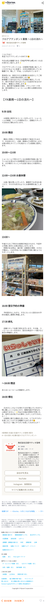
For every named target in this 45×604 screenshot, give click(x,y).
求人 (9, 557)
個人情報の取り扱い (16, 579)
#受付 (30, 433)
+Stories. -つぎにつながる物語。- (24, 511)
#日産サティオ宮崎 (20, 433)
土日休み (12, 574)
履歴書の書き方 (7, 535)
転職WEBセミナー (8, 550)
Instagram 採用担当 (23, 484)
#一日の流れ (6, 435)
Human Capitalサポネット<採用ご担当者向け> (16, 584)
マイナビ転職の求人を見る (22, 489)
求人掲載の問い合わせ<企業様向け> (22, 581)
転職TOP (5, 511)
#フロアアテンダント (28, 435)
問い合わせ (4, 581)
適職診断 (28, 542)
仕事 (35, 542)
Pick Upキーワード (19, 557)
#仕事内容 (16, 435)
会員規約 (4, 579)
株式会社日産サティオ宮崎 (16, 43)
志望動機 (5, 538)
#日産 (10, 433)
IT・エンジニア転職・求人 (11, 564)
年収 (21, 542)
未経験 (5, 574)
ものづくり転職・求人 (29, 564)
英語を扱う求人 (22, 574)
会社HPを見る (22, 472)
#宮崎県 (5, 433)
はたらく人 (5, 36)
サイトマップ (29, 579)
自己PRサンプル (35, 535)
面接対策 (5, 546)
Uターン (21, 538)
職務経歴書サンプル (21, 535)
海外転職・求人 (21, 567)
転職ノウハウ (15, 546)
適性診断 (13, 538)
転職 (4, 557)
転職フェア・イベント (29, 546)
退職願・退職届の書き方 (10, 542)
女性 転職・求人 (8, 567)
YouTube (22, 478)
